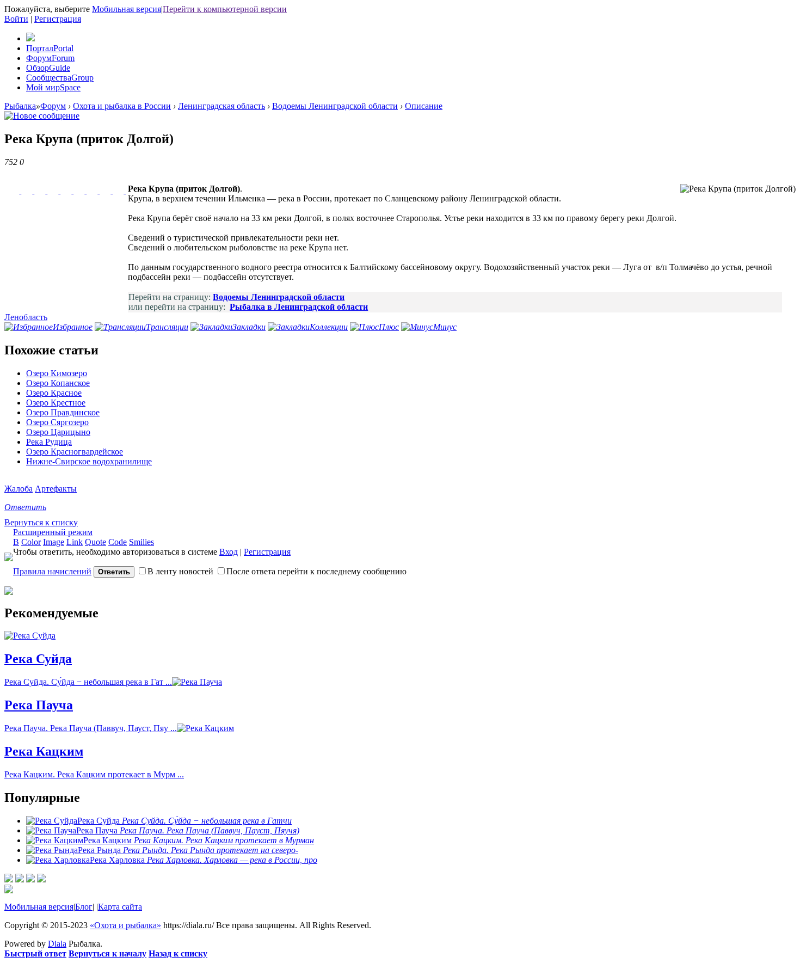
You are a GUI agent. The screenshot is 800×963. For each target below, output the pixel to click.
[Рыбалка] (30, 38)
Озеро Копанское (58, 383)
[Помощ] (41, 879)
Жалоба (18, 488)
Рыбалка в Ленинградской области (299, 306)
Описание (423, 106)
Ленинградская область (221, 106)
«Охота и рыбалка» (125, 925)
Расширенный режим (53, 532)
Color (31, 542)
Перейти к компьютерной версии (225, 9)
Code (117, 542)
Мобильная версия (126, 9)
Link (74, 542)
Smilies (141, 542)
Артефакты (56, 488)
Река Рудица (49, 441)
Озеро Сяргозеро (57, 422)
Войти (16, 18)
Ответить (25, 507)
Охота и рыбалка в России (122, 106)
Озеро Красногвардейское (74, 451)
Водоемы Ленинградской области (335, 106)
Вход (228, 551)
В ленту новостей (180, 571)
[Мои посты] (8, 879)
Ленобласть (25, 317)
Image (53, 542)
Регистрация (57, 18)
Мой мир (53, 87)
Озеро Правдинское (63, 412)
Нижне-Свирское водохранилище (89, 461)
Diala (57, 943)
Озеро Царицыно (58, 432)
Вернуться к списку (41, 522)
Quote (95, 542)
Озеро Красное (54, 392)
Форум (50, 58)
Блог (84, 906)
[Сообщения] (30, 879)
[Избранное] (19, 879)
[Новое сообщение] (41, 115)
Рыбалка (20, 106)
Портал (49, 48)
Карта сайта (120, 906)
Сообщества (60, 77)
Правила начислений (52, 571)
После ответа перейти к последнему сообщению (316, 571)
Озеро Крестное (55, 402)
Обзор (48, 67)
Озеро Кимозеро (56, 373)
